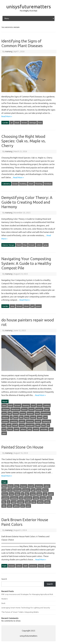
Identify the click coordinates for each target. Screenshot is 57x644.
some (22, 425)
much (33, 417)
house (22, 413)
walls (28, 502)
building (23, 184)
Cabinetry (6, 184)
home (15, 413)
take (38, 425)
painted (5, 498)
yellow (16, 506)
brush (30, 486)
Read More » (6, 116)
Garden (5, 123)
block (10, 486)
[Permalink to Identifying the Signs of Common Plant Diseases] (28, 93)
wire (9, 506)
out (45, 417)
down (26, 306)
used (16, 429)
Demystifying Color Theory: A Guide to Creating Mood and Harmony (26, 202)
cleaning (26, 405)
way (33, 502)
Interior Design (8, 245)
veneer (21, 502)
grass (38, 306)
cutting (47, 405)
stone (42, 498)
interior (5, 417)
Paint (4, 482)
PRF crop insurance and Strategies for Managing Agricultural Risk (27, 594)
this (43, 425)
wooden (44, 429)
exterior (39, 409)
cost (33, 405)
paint (51, 494)
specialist (30, 425)
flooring (38, 184)
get (32, 306)
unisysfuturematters (28, 6)
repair (37, 421)
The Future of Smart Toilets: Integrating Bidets (20, 612)
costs (39, 405)
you (51, 429)
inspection (45, 413)
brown (24, 123)
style (49, 498)
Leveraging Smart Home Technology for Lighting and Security (25, 608)
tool (4, 429)
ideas (17, 494)
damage (32, 123)
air (12, 123)
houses (30, 413)
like (21, 417)
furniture (47, 184)
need (40, 417)
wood (36, 429)
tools (10, 429)
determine (15, 409)
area (12, 306)
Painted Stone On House (22, 447)
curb (10, 490)
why (29, 429)
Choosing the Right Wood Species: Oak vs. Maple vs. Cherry (23, 141)
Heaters (4, 599)
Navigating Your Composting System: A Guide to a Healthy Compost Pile (26, 263)
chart (31, 184)
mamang (8, 51)
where (23, 429)
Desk (3, 603)
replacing (46, 421)
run (3, 425)
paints (22, 421)
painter (5, 421)
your (4, 433)
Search (4, 579)
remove (30, 421)
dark (26, 566)
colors (39, 245)
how (40, 123)
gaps (47, 409)
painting (14, 421)
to (48, 425)
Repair (5, 401)
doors (24, 409)
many (33, 494)
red (21, 498)
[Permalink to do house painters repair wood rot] (28, 372)
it (11, 417)
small (15, 425)
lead (16, 417)
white (47, 502)
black (17, 123)
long (27, 417)
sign (9, 425)
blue (25, 245)
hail (9, 413)
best (4, 486)
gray (46, 245)
